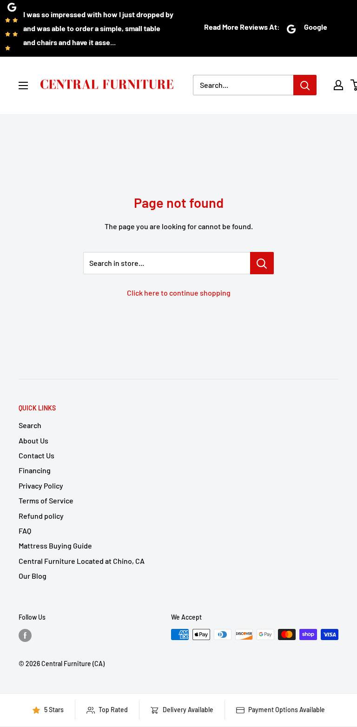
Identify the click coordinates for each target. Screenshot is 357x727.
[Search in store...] (262, 263)
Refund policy (41, 515)
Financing (35, 470)
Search (30, 425)
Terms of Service (46, 500)
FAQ (25, 530)
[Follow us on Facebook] (25, 635)
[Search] (305, 85)
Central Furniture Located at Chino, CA (82, 560)
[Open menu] (23, 85)
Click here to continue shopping (179, 292)
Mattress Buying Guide (55, 545)
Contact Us (36, 455)
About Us (33, 440)
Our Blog (32, 575)
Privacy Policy (41, 485)
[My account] (338, 85)
